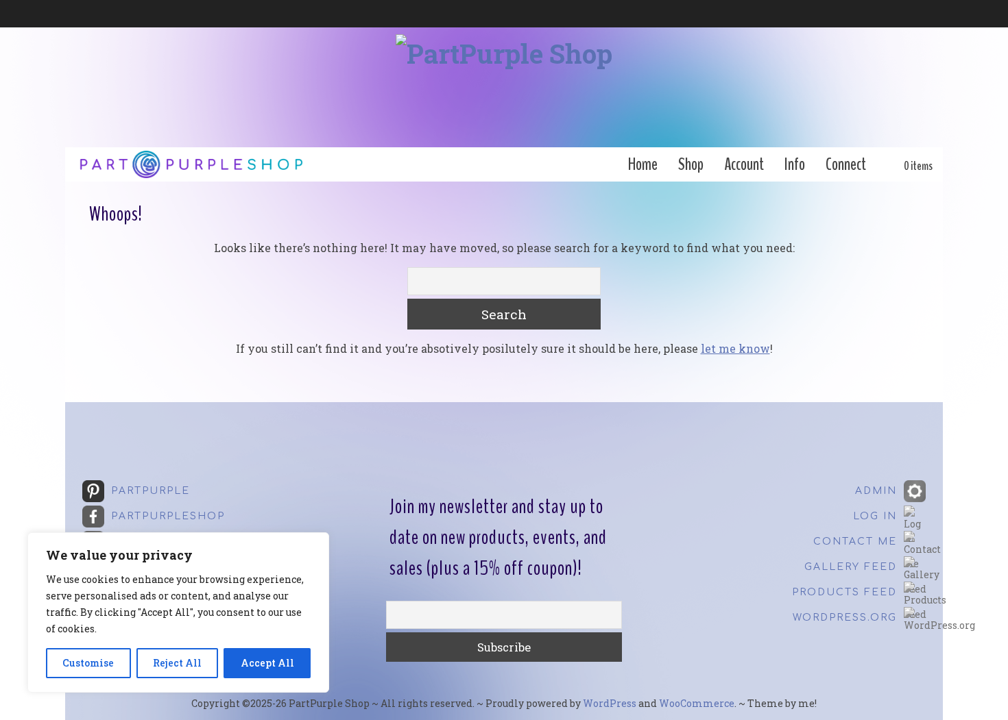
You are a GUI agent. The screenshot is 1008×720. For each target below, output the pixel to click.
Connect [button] (846, 164)
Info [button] (794, 164)
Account (744, 164)
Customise (88, 662)
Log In (875, 516)
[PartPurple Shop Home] (190, 164)
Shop (691, 164)
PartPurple (150, 491)
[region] (178, 612)
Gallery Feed (850, 567)
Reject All (177, 662)
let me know (735, 348)
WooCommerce (696, 703)
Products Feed (844, 592)
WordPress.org (845, 617)
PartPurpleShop (168, 516)
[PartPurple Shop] (504, 87)
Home (643, 164)
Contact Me (855, 541)
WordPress (609, 703)
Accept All (267, 662)
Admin (876, 491)
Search (504, 314)
